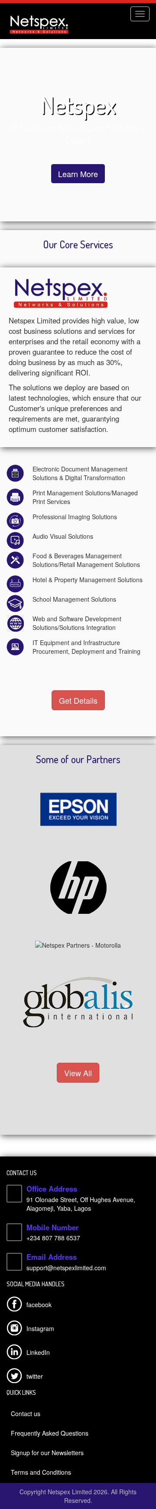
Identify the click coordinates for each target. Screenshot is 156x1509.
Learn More (78, 173)
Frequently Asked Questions (49, 1433)
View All (78, 1072)
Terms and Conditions (41, 1472)
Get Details (78, 700)
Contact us (25, 1413)
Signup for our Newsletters (47, 1452)
